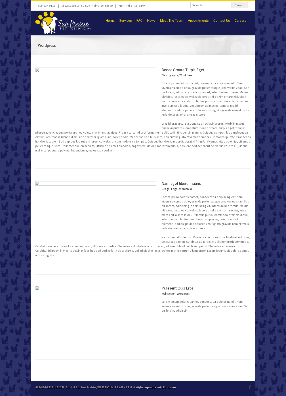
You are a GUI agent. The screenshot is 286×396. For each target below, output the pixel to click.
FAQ (140, 21)
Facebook (250, 387)
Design (166, 189)
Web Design (168, 294)
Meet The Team (171, 21)
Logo (174, 189)
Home (110, 21)
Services (125, 21)
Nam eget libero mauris (181, 183)
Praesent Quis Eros (177, 288)
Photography (170, 75)
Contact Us (221, 21)
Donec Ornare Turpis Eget (183, 69)
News (151, 21)
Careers (240, 21)
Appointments (198, 21)
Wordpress (185, 75)
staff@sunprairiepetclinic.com (154, 387)
